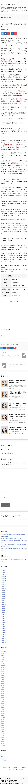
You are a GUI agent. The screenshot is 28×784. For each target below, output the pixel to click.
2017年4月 (3, 630)
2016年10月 (3, 642)
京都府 (4, 329)
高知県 (2, 741)
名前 (2, 485)
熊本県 (2, 713)
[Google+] (8, 33)
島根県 (2, 693)
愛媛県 (2, 699)
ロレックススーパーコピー (5, 772)
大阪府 (2, 671)
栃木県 (2, 707)
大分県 (2, 669)
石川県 (2, 715)
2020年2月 (3, 582)
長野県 (2, 733)
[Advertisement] (13, 313)
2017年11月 (3, 616)
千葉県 (2, 663)
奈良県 (2, 673)
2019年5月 (3, 594)
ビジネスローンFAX (5, 651)
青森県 (2, 735)
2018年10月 (3, 604)
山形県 (2, 683)
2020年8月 (3, 576)
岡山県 (2, 689)
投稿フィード (4, 756)
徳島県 (2, 697)
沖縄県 (2, 709)
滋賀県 (2, 711)
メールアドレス (4, 491)
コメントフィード (5, 758)
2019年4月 (3, 596)
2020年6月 (3, 578)
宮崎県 (2, 677)
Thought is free (22, 769)
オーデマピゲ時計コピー (22, 772)
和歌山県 (3, 665)
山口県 (2, 681)
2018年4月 (3, 610)
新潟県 (2, 703)
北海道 (2, 661)
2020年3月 (3, 580)
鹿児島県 (3, 745)
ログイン (3, 754)
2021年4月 (3, 570)
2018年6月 (3, 606)
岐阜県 (2, 687)
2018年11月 (3, 602)
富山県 (2, 679)
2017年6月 (3, 626)
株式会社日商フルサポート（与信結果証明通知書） (12, 559)
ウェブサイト (4, 497)
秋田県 (2, 725)
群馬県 (2, 727)
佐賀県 (2, 657)
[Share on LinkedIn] (12, 33)
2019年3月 (3, 598)
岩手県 (2, 691)
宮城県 (2, 675)
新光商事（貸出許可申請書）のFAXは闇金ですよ (12, 538)
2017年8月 (3, 622)
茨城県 (2, 729)
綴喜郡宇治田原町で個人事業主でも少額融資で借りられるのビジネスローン (17, 416)
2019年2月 (3, 600)
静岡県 (2, 737)
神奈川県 (3, 717)
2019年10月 (3, 588)
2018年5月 (3, 608)
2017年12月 (3, 614)
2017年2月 (3, 634)
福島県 (2, 723)
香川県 (2, 739)
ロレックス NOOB (14, 772)
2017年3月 (3, 632)
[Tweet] (2, 33)
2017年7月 (3, 624)
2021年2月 (3, 574)
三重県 (2, 653)
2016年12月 (3, 638)
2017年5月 (3, 628)
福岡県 (2, 721)
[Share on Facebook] (5, 33)
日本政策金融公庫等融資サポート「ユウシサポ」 (14, 219)
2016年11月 (3, 640)
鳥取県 (2, 743)
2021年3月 (3, 572)
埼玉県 (2, 667)
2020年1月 (3, 584)
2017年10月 (3, 618)
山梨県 (2, 685)
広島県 (2, 695)
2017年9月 (3, 620)
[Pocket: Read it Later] (15, 33)
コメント (3, 467)
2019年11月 (3, 586)
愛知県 (2, 701)
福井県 (2, 719)
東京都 (2, 705)
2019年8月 (3, 592)
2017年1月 (3, 636)
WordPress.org (4, 760)
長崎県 (2, 731)
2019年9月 (3, 590)
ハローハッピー (16, 295)
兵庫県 (2, 659)
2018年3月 (3, 612)
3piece (9, 335)
